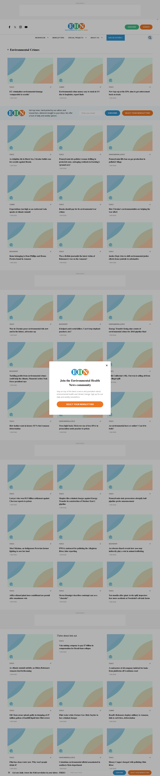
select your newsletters (80, 404)
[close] (106, 365)
